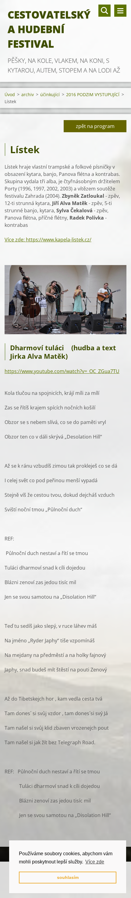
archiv (27, 94)
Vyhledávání (104, 11)
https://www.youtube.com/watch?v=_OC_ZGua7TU (62, 371)
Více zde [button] (94, 861)
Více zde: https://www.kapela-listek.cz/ (48, 239)
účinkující (50, 94)
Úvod (10, 94)
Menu (120, 11)
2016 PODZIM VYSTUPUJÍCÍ (92, 94)
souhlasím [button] (68, 877)
